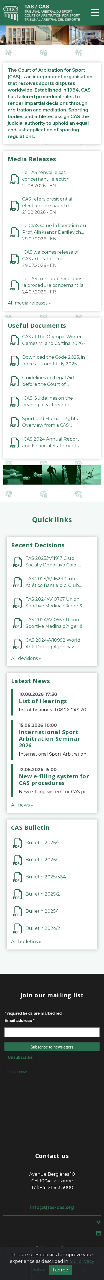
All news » (22, 805)
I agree (60, 1270)
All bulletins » (26, 941)
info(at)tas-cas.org (52, 1207)
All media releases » (29, 303)
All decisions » (26, 658)
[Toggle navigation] (95, 13)
